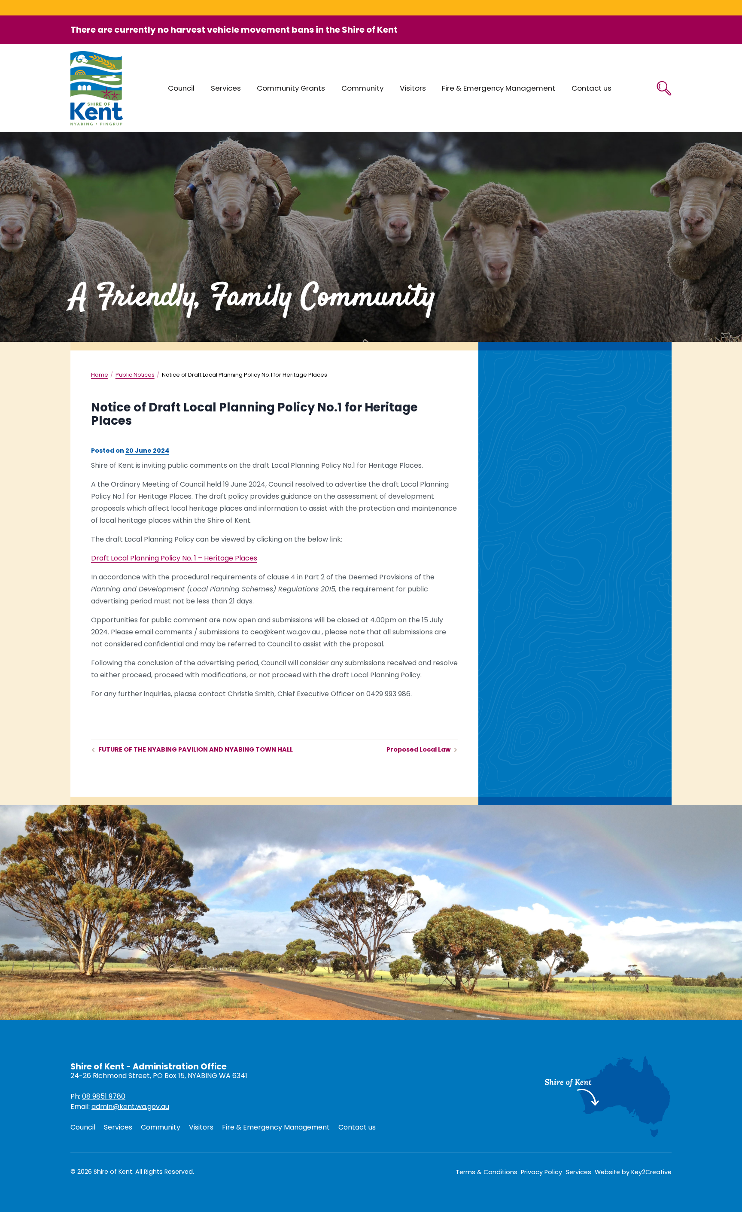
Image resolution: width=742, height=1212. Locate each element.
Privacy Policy (541, 1172)
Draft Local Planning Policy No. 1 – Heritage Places (174, 558)
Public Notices (135, 374)
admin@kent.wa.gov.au (130, 1107)
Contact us (591, 88)
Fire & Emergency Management (498, 88)
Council (181, 88)
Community (362, 88)
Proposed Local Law (418, 749)
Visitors (413, 88)
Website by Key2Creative (633, 1172)
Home (99, 374)
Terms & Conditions (486, 1172)
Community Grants (291, 88)
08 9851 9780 (103, 1096)
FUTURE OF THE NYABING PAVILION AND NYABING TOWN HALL (195, 749)
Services (226, 88)
